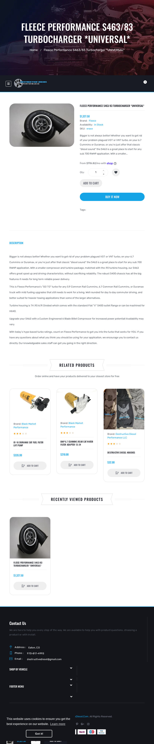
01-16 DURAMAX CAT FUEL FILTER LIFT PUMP (28, 444)
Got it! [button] (39, 733)
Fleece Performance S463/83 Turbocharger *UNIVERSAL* (28, 564)
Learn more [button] (57, 724)
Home (34, 50)
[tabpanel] (77, 300)
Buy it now (112, 197)
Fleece (92, 120)
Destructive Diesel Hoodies (121, 452)
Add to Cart (91, 183)
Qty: (82, 172)
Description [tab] (16, 243)
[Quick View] (14, 408)
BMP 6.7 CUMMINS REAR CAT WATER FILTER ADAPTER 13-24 (76, 443)
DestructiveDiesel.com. (76, 716)
